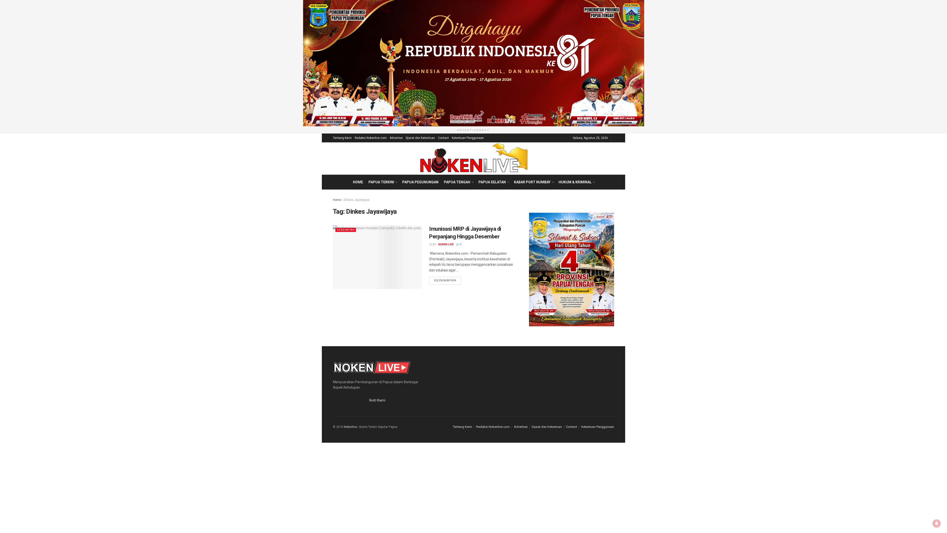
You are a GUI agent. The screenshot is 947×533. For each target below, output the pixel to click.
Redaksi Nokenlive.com (371, 138)
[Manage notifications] (937, 523)
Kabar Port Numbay (532, 182)
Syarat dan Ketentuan (420, 138)
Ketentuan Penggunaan (468, 138)
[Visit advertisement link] (473, 63)
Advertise (396, 138)
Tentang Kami (342, 138)
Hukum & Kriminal (575, 182)
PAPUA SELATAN (492, 182)
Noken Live (446, 244)
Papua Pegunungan (420, 182)
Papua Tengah (457, 182)
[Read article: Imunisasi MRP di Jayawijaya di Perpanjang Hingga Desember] (377, 257)
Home (358, 182)
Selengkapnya (447, 280)
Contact (443, 138)
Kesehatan (345, 229)
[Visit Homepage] (473, 158)
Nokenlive (350, 427)
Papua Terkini (381, 182)
